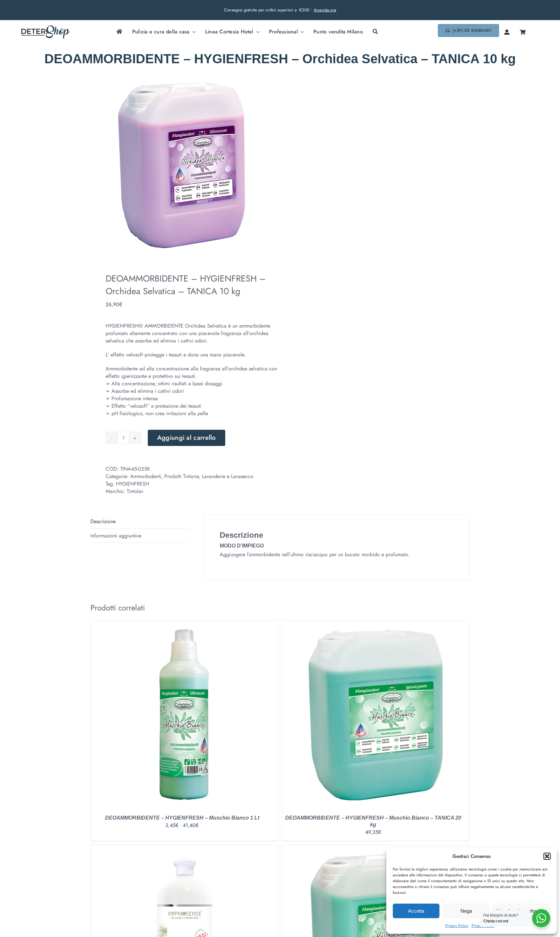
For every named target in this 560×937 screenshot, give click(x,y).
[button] (547, 856)
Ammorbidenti (145, 476)
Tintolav (135, 491)
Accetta (416, 911)
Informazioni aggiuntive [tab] (115, 535)
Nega (466, 911)
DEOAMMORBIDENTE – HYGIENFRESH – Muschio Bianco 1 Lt (182, 818)
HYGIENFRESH (132, 483)
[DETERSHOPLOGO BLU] (45, 27)
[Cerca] (375, 32)
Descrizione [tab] (103, 521)
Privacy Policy (456, 926)
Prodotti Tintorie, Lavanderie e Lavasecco (208, 476)
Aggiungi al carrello (186, 437)
